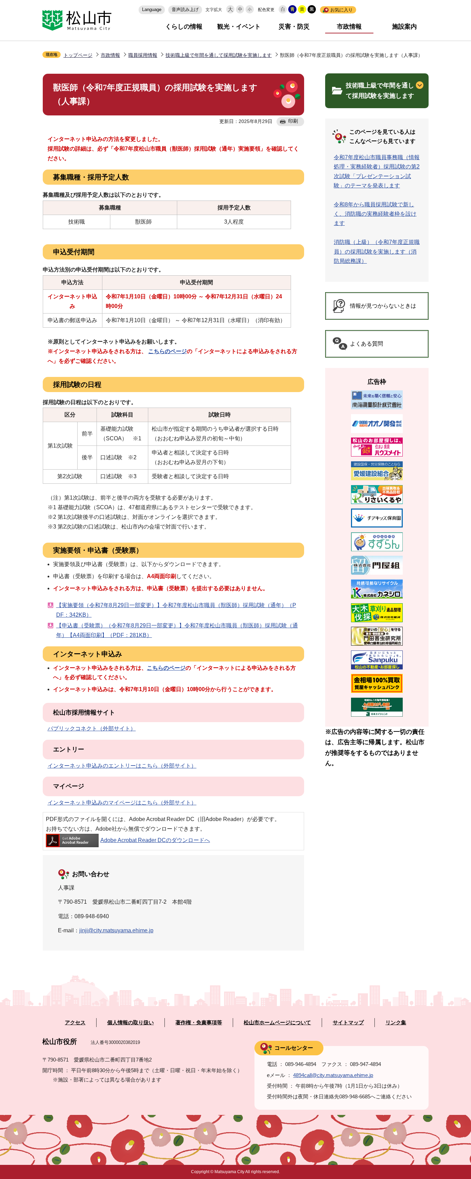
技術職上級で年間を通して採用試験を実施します (219, 55)
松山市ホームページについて (277, 1022)
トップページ (77, 55)
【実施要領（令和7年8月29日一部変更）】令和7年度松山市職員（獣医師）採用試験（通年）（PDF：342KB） (176, 610)
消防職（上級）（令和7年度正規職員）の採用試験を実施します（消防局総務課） (377, 251)
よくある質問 (366, 344)
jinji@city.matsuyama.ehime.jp (116, 930)
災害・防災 (294, 26)
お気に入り (341, 9)
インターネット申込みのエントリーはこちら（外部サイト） (122, 766)
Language (151, 9)
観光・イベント (239, 26)
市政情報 (349, 26)
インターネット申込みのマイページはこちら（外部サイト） (122, 803)
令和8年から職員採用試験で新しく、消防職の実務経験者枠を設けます (375, 214)
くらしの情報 (183, 26)
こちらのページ (167, 351)
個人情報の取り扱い (130, 1022)
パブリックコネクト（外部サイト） (92, 728)
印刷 (293, 121)
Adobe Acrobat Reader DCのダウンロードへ (155, 840)
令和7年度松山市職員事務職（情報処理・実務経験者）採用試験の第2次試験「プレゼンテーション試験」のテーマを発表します (377, 171)
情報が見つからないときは (383, 306)
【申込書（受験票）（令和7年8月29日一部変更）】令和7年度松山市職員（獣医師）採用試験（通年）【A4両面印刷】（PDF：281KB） (177, 630)
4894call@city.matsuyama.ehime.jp (333, 1075)
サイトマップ (348, 1022)
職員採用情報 (142, 55)
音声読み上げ (185, 9)
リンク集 (395, 1022)
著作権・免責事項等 (199, 1022)
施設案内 (404, 26)
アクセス (75, 1022)
